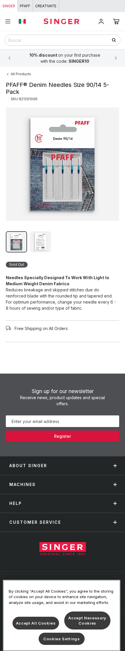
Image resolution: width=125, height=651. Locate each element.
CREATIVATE (45, 6)
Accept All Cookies (36, 623)
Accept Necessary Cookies (87, 620)
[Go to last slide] (9, 58)
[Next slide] (115, 58)
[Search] (116, 40)
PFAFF (25, 6)
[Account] (101, 21)
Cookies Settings (61, 638)
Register (62, 436)
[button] (116, 21)
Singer (8, 6)
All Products (21, 74)
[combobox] (62, 40)
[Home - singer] (62, 21)
